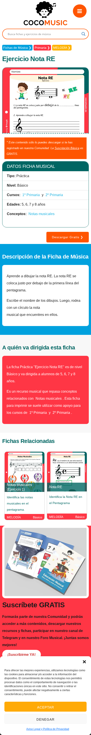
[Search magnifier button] (83, 34)
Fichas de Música (15, 47)
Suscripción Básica (67, 148)
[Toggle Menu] (80, 11)
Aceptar (45, 707)
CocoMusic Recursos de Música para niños (45, 13)
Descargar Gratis (65, 237)
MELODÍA (60, 47)
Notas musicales (41, 214)
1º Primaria (31, 195)
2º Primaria (54, 195)
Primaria (40, 47)
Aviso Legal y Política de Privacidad (47, 729)
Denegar (45, 719)
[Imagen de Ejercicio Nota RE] (45, 132)
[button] (84, 662)
